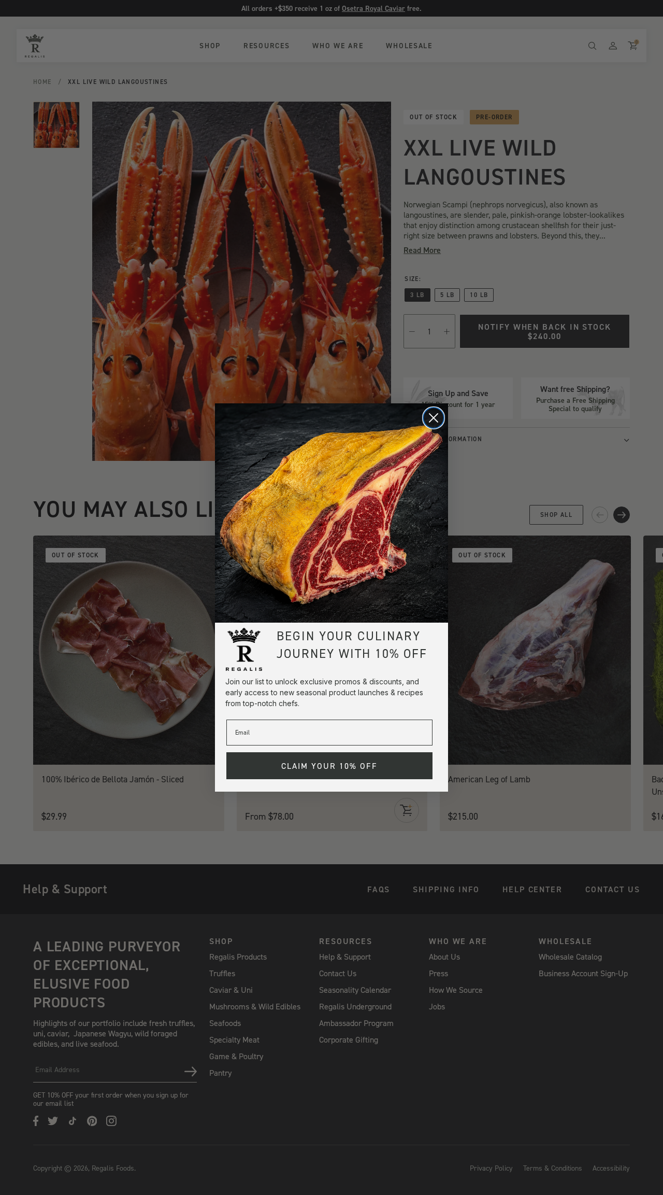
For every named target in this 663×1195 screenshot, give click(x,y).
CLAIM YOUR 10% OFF (329, 766)
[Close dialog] (433, 417)
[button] (331, 513)
